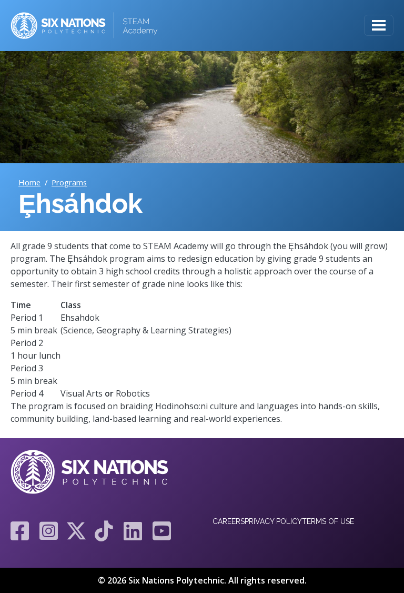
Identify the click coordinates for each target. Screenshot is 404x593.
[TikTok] (103, 530)
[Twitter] (76, 530)
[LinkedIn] (132, 530)
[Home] (84, 25)
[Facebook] (19, 530)
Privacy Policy (273, 521)
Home (29, 182)
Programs (69, 182)
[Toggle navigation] (378, 25)
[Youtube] (159, 530)
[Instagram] (48, 530)
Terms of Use (328, 521)
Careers (229, 521)
